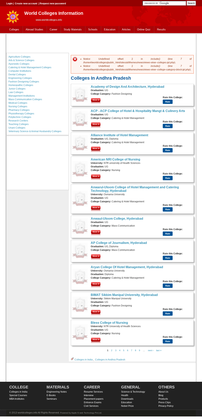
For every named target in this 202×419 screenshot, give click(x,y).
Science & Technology (133, 391)
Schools (91, 29)
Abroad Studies (33, 29)
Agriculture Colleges (19, 56)
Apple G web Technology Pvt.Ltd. (86, 413)
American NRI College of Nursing (115, 159)
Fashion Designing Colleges (23, 81)
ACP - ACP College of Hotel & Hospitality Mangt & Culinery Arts (138, 111)
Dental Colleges (17, 74)
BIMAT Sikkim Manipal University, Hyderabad (124, 295)
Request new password (53, 3)
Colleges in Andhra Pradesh (110, 359)
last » (158, 350)
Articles (126, 29)
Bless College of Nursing (109, 322)
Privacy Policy (165, 406)
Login (9, 3)
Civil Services (91, 406)
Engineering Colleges (20, 78)
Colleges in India (84, 359)
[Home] (12, 15)
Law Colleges (15, 92)
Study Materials (71, 29)
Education (108, 29)
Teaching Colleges (18, 124)
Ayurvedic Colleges (18, 64)
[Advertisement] (101, 43)
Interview (89, 395)
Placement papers (93, 399)
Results (161, 29)
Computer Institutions (19, 71)
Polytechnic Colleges (19, 117)
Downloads (127, 399)
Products (163, 399)
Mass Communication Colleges (25, 99)
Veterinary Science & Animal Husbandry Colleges (34, 131)
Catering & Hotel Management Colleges (29, 67)
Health (124, 395)
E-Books (51, 395)
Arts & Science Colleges (21, 60)
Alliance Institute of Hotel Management (119, 135)
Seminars (52, 399)
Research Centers (18, 120)
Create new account (26, 3)
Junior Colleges (16, 88)
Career (52, 29)
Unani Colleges (16, 127)
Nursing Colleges (17, 106)
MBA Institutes (16, 399)
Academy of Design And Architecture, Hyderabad (127, 86)
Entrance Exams (92, 402)
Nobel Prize (127, 406)
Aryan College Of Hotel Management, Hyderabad (127, 267)
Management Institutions (21, 95)
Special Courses (18, 395)
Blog (160, 395)
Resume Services (93, 391)
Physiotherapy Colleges (21, 113)
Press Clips (164, 402)
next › (150, 350)
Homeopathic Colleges (20, 85)
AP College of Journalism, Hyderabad (119, 242)
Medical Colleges (17, 103)
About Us (163, 391)
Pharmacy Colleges (19, 110)
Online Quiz (144, 29)
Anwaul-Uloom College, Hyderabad (117, 218)
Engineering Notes (57, 391)
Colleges (12, 29)
